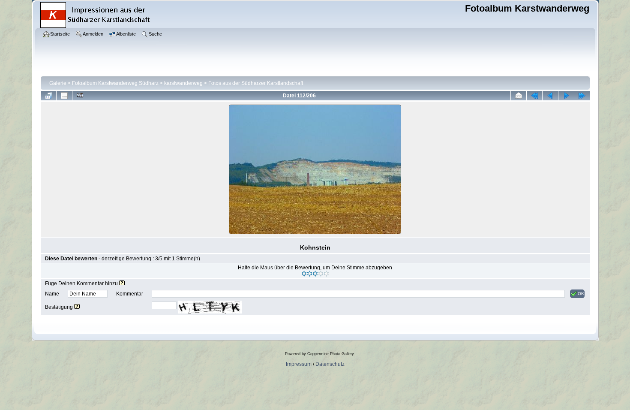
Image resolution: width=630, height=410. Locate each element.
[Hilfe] (122, 283)
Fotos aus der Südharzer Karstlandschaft (255, 83)
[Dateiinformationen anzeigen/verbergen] (64, 95)
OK (581, 293)
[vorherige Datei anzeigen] (550, 95)
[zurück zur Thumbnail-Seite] (48, 95)
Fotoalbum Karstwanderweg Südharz (115, 83)
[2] (309, 274)
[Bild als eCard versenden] (518, 95)
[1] (304, 274)
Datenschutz (330, 364)
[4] (321, 274)
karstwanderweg (183, 83)
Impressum (299, 364)
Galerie (57, 83)
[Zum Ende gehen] (582, 95)
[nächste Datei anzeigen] (566, 95)
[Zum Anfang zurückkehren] (534, 95)
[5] (326, 274)
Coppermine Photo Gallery (330, 354)
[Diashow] (80, 95)
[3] (315, 274)
